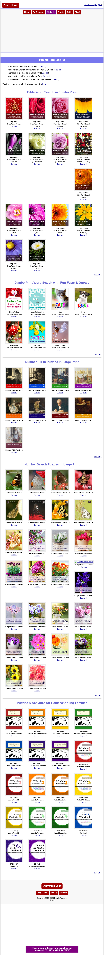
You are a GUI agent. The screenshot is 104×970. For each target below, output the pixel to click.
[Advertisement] (52, 33)
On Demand (38, 12)
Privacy (54, 893)
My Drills (51, 12)
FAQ (39, 893)
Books (61, 12)
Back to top (97, 275)
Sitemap (63, 893)
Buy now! (14, 126)
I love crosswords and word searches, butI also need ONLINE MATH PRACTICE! (52, 949)
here (44, 84)
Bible (69, 12)
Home (27, 12)
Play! (77, 12)
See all (42, 66)
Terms (45, 893)
